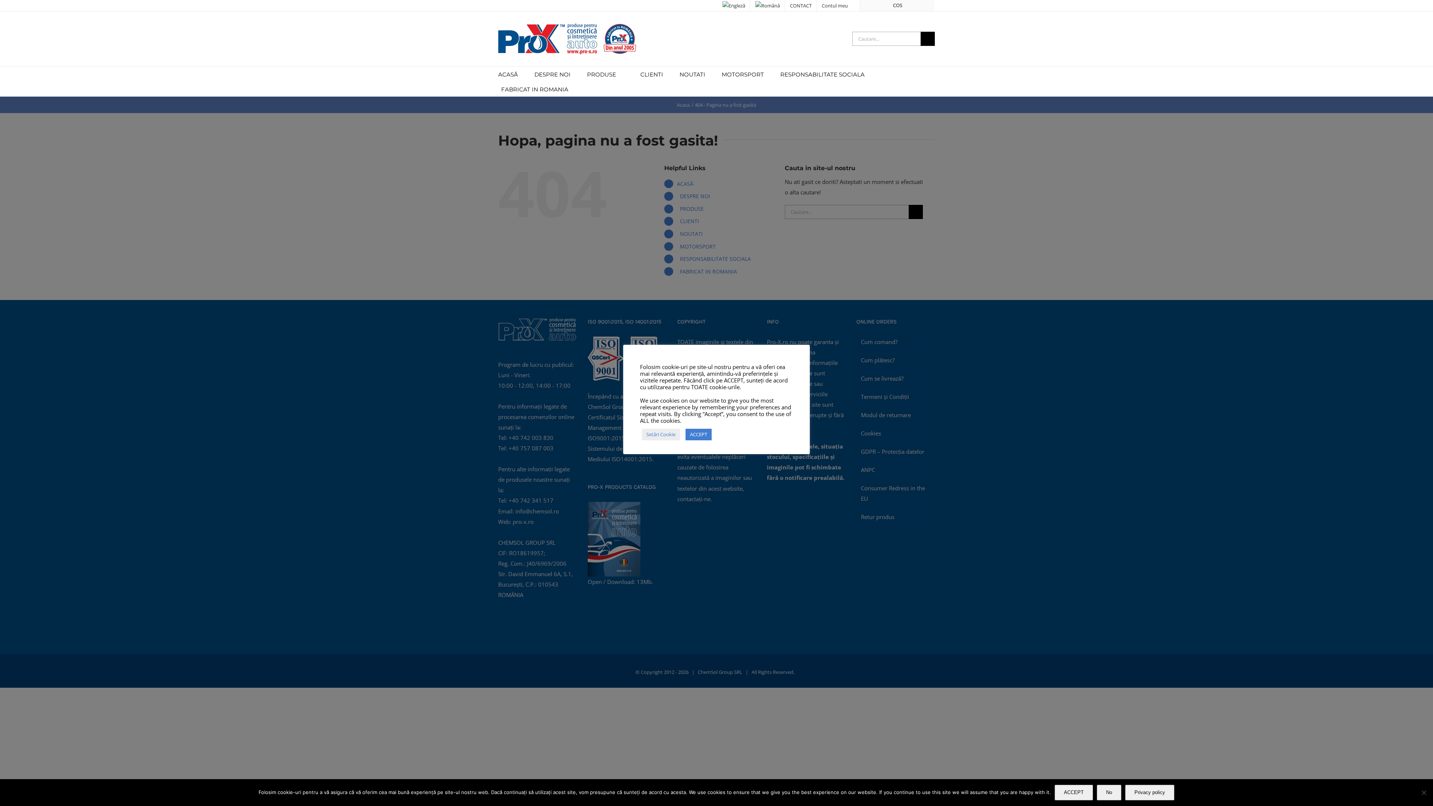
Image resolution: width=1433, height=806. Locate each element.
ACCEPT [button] (698, 434)
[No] (1423, 792)
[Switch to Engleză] (734, 5)
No (1109, 792)
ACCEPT (1074, 792)
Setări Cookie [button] (660, 434)
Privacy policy (1149, 792)
